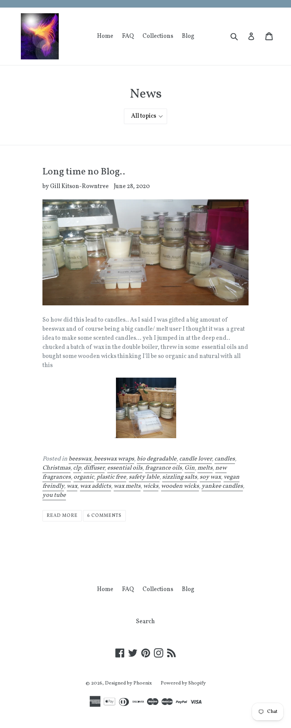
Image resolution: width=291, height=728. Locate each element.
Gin (190, 468)
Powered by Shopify (183, 683)
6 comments (104, 516)
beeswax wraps (114, 459)
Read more (62, 516)
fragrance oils (163, 468)
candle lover (195, 459)
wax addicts (95, 486)
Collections (157, 36)
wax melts (127, 486)
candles (224, 459)
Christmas (56, 468)
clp (77, 468)
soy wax (210, 477)
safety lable (144, 477)
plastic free (111, 477)
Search (145, 622)
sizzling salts (179, 477)
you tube (54, 495)
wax (72, 486)
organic (84, 477)
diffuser (94, 468)
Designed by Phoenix (128, 683)
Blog (188, 36)
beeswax (80, 459)
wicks (150, 486)
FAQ (128, 36)
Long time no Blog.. (83, 172)
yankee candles (222, 486)
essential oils (124, 468)
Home (105, 36)
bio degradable (157, 459)
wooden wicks (180, 486)
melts (205, 468)
